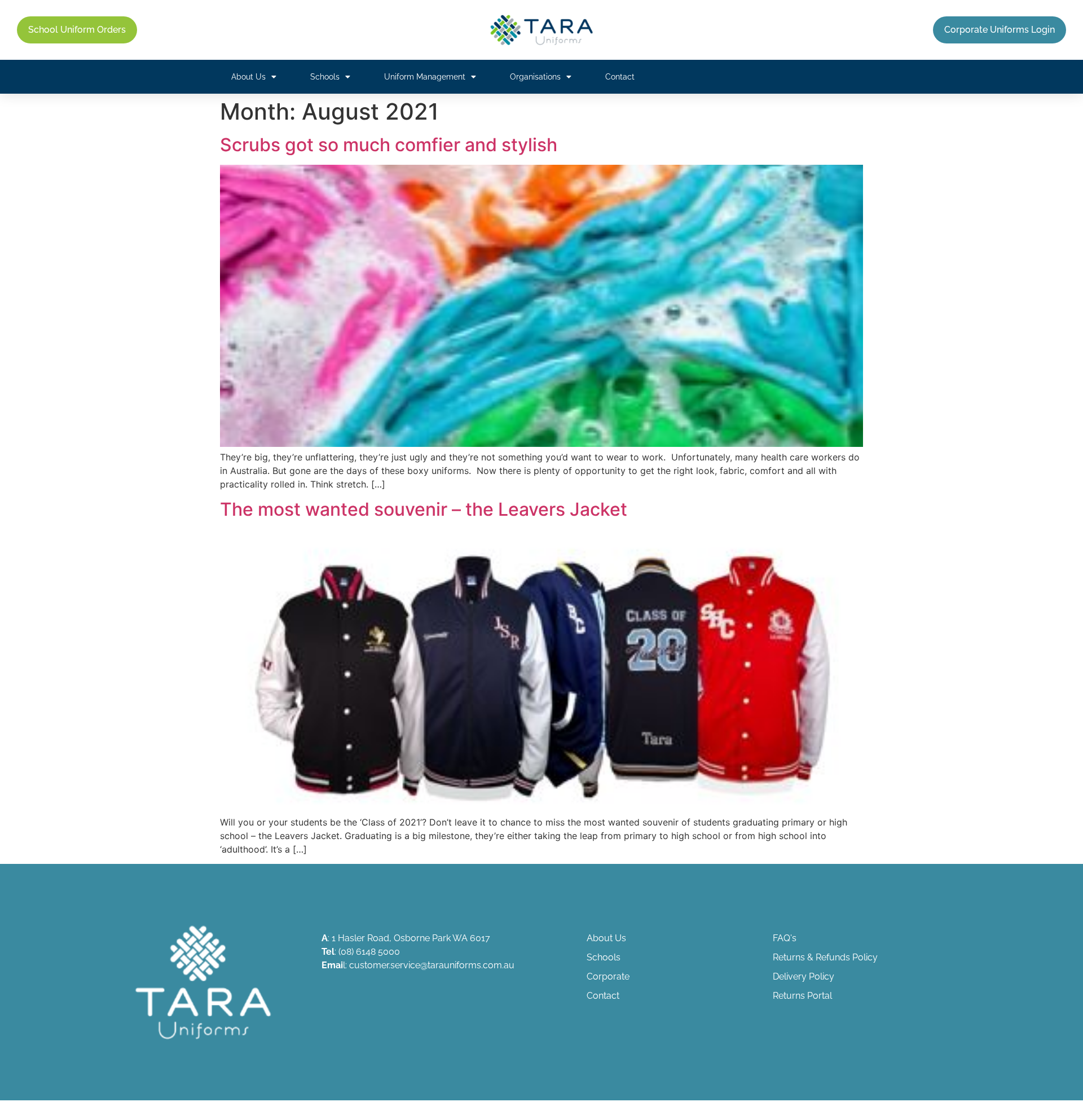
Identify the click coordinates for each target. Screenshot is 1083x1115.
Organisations (535, 76)
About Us (248, 76)
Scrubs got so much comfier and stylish (388, 145)
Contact (620, 76)
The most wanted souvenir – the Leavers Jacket (423, 509)
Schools (325, 76)
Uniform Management (424, 76)
